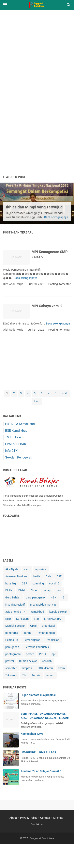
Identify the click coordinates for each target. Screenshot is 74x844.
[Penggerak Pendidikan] (37, 5)
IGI (63, 597)
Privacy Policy (28, 817)
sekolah (47, 661)
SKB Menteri (45, 668)
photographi (13, 654)
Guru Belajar (13, 597)
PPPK (42, 654)
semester (11, 668)
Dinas (34, 590)
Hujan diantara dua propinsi (38, 695)
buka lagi (10, 583)
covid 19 (54, 583)
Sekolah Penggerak (18, 457)
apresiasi (40, 569)
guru (59, 590)
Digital (9, 590)
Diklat (21, 590)
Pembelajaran (31, 639)
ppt (54, 654)
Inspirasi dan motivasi (43, 604)
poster (30, 654)
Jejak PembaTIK (15, 611)
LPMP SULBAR (15, 444)
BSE (59, 576)
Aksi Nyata (12, 569)
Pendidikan (52, 639)
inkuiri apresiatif (15, 604)
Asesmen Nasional (16, 576)
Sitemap (58, 817)
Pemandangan (46, 632)
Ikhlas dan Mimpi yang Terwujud (34, 207)
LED (36, 618)
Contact (45, 817)
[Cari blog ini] (68, 5)
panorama (11, 632)
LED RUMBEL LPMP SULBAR (38, 752)
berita (36, 576)
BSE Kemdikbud (16, 430)
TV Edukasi (13, 437)
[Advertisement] (37, 53)
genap (47, 590)
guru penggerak (35, 597)
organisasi (48, 625)
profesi (9, 661)
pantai (27, 632)
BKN (48, 576)
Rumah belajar (28, 661)
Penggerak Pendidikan (42, 838)
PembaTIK (11, 639)
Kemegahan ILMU (32, 733)
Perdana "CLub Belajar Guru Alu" (41, 771)
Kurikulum (22, 618)
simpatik (27, 668)
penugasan (12, 647)
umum (50, 675)
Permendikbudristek (36, 647)
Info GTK (11, 451)
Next (64, 393)
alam (27, 569)
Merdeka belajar (15, 625)
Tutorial (36, 675)
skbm (61, 668)
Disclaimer (37, 824)
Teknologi (11, 675)
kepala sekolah (58, 611)
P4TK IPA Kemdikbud (20, 424)
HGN (53, 597)
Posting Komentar (59, 284)
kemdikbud (37, 611)
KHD (8, 618)
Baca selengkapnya (56, 217)
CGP (24, 583)
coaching (38, 583)
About (13, 817)
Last (36, 401)
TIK (24, 675)
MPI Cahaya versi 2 (47, 306)
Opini (33, 625)
